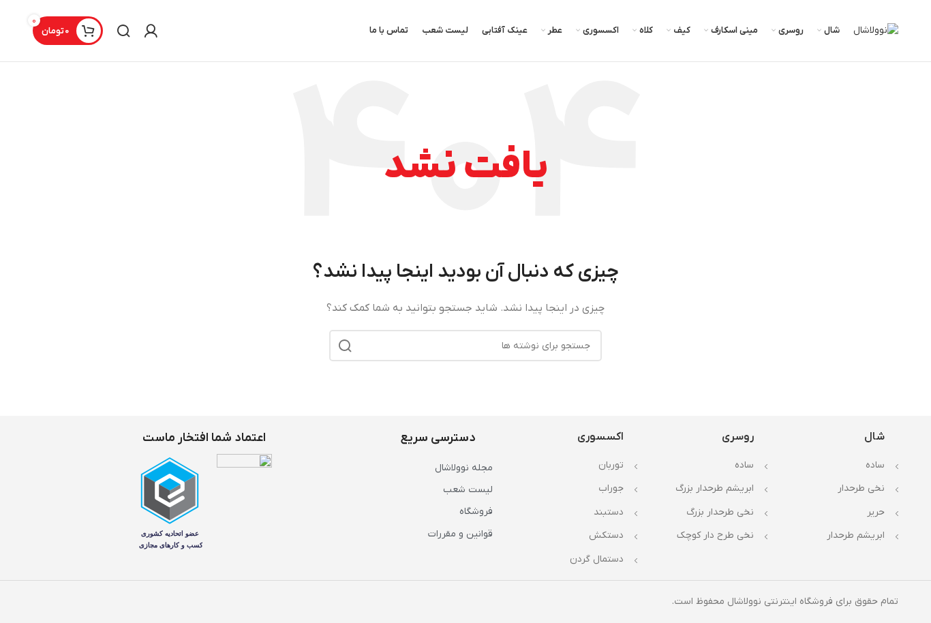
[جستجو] (123, 30)
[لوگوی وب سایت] (875, 30)
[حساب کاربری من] (150, 30)
